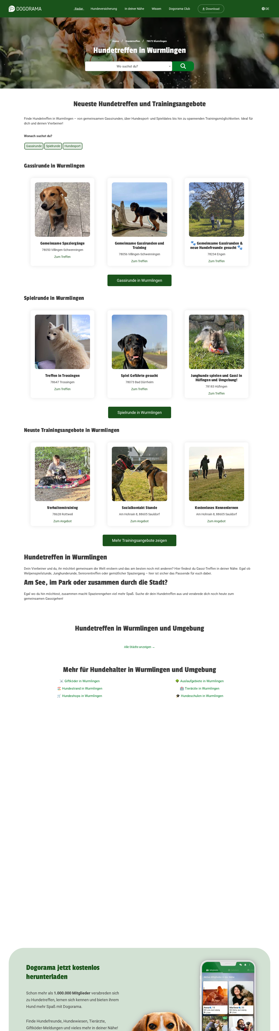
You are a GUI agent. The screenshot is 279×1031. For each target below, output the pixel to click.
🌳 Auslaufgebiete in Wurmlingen (199, 681)
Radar (79, 8)
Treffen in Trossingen (62, 375)
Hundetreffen (133, 41)
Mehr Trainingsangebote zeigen (139, 540)
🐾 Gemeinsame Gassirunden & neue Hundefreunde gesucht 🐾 (216, 245)
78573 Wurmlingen (156, 41)
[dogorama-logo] (25, 8)
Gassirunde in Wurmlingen (139, 280)
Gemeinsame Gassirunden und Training (139, 245)
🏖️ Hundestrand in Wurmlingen (79, 688)
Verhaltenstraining (62, 507)
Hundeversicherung (104, 8)
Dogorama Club (179, 8)
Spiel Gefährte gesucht (139, 375)
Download (212, 8)
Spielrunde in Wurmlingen (139, 412)
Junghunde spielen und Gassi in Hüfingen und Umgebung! (216, 377)
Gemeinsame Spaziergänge (62, 243)
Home (115, 41)
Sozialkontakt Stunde (139, 507)
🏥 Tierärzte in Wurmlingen (199, 688)
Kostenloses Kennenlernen (216, 507)
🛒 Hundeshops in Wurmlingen (79, 696)
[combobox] (128, 66)
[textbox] (128, 66)
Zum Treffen (62, 257)
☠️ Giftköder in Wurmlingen (80, 681)
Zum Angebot (62, 521)
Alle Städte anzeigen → (139, 647)
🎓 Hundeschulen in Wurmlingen (199, 696)
